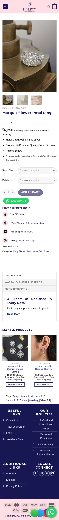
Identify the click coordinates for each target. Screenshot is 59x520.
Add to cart (30, 192)
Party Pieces (19, 251)
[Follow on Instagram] (41, 473)
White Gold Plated (41, 251)
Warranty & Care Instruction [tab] (24, 282)
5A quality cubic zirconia (26, 396)
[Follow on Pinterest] (47, 473)
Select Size (7, 170)
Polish (5, 180)
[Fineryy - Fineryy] (29, 7)
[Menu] (5, 6)
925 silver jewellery (27, 400)
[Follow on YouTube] (52, 473)
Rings (29, 251)
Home (5, 108)
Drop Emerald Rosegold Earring (44, 367)
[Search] (49, 6)
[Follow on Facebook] (35, 473)
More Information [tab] (17, 289)
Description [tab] (13, 275)
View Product (15, 384)
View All (45, 400)
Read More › (14, 314)
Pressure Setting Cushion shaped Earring (15, 369)
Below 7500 (19, 108)
